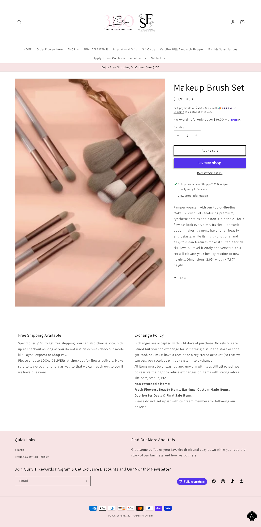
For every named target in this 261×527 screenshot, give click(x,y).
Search (19, 449)
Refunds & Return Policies (32, 457)
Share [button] (182, 278)
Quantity (179, 127)
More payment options (209, 173)
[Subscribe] (85, 481)
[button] (19, 22)
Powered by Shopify (142, 515)
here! (194, 455)
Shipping (179, 112)
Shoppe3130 (123, 515)
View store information (193, 196)
